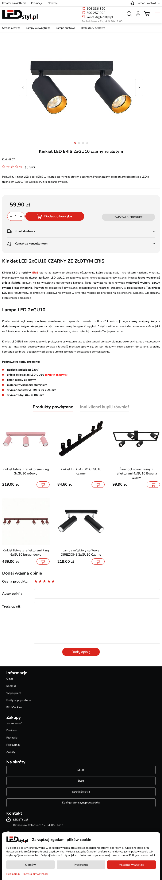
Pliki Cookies (14, 707)
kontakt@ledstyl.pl (99, 17)
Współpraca (13, 693)
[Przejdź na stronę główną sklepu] (20, 15)
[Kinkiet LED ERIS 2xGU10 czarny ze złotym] (81, 87)
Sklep (81, 770)
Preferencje (81, 865)
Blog (81, 781)
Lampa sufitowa (66, 28)
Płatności (12, 738)
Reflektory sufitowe (93, 28)
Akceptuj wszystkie (131, 865)
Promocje (37, 3)
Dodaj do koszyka (58, 216)
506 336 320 (95, 9)
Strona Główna (11, 28)
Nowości (53, 3)
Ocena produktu (14, 581)
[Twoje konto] (138, 14)
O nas (9, 679)
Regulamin (13, 745)
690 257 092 (95, 13)
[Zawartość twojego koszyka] (147, 14)
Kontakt (11, 686)
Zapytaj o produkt (129, 217)
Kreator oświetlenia (14, 3)
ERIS (35, 273)
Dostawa (12, 730)
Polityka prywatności (19, 700)
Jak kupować (14, 723)
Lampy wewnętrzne (38, 28)
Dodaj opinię (81, 652)
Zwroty (10, 752)
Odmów (30, 865)
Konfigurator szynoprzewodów (81, 803)
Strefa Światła (81, 792)
